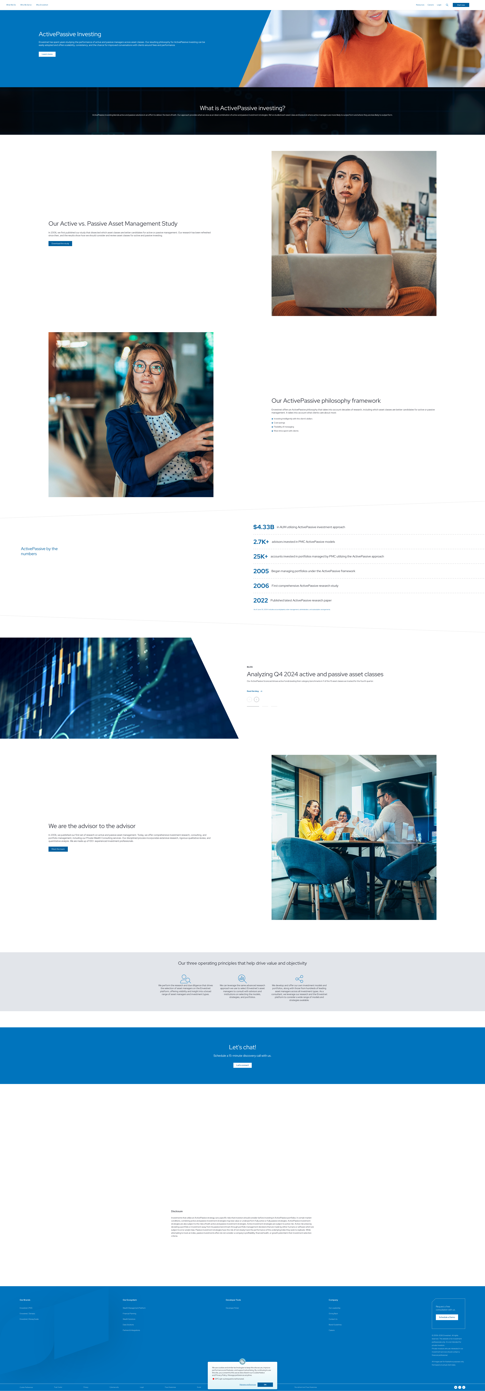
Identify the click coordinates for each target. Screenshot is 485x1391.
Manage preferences (248, 1384)
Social (199, 1387)
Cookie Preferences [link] (26, 1387)
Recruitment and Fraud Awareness (306, 1387)
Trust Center (58, 1387)
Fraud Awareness (170, 1387)
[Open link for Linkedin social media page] (455, 1387)
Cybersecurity (114, 1387)
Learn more (47, 54)
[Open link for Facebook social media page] (463, 1387)
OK (265, 1385)
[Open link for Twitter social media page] (459, 1387)
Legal (142, 1387)
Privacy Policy (221, 1375)
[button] (60, 243)
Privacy (85, 1387)
